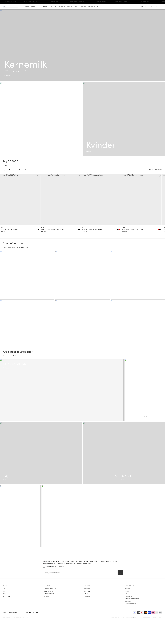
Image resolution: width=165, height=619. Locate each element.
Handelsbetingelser (50, 589)
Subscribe (120, 572)
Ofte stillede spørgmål (132, 598)
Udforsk (7, 76)
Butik (4, 594)
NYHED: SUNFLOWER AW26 (23, 2)
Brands (76, 6)
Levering (127, 591)
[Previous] (4, 204)
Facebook (87, 589)
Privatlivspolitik (48, 591)
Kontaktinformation (157, 617)
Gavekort (128, 601)
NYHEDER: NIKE (46, 2)
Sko (51, 6)
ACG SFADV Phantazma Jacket (92, 229)
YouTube (87, 596)
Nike (2, 227)
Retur (126, 594)
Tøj (55, 6)
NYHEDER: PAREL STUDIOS (69, 2)
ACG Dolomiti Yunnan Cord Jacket (52, 229)
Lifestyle (69, 6)
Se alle (103, 519)
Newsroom (6, 596)
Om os (5, 589)
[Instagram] (27, 612)
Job (4, 591)
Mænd (27, 6)
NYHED (3, 175)
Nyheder (45, 6)
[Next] (160, 204)
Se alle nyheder (155, 170)
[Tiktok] (34, 612)
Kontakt (127, 589)
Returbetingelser (49, 594)
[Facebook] (30, 612)
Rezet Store (10, 617)
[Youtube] (37, 612)
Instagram (87, 591)
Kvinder (33, 6)
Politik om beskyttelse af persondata (130, 617)
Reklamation (129, 596)
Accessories (61, 6)
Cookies (46, 596)
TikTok (86, 594)
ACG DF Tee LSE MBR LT (9, 229)
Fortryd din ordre (130, 603)
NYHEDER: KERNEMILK (93, 2)
